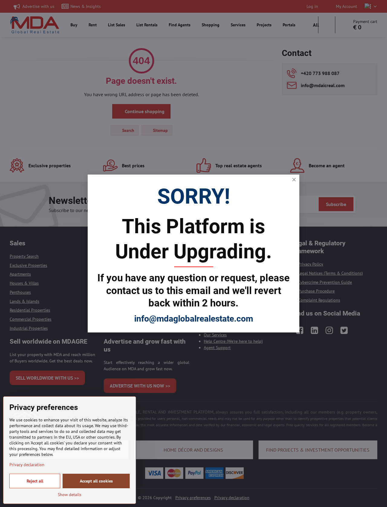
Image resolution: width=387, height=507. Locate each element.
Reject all (35, 481)
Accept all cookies (96, 481)
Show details (69, 494)
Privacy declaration (26, 464)
